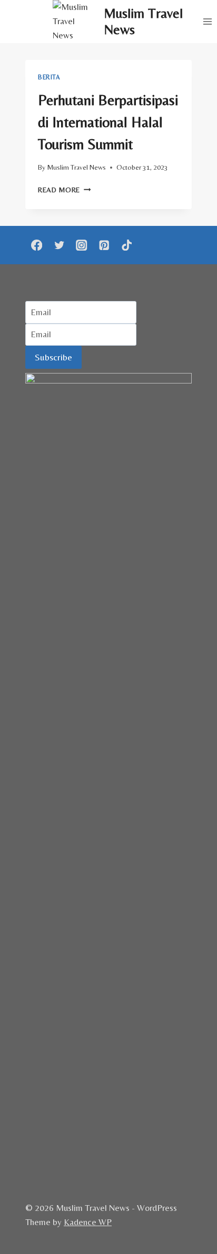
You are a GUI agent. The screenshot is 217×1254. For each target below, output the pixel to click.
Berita (49, 77)
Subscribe (53, 356)
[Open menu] (207, 21)
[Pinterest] (104, 245)
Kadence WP (88, 1222)
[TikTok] (126, 245)
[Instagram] (82, 245)
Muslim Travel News (76, 167)
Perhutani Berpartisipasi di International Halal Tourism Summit (108, 121)
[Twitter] (59, 245)
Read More (64, 189)
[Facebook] (36, 245)
